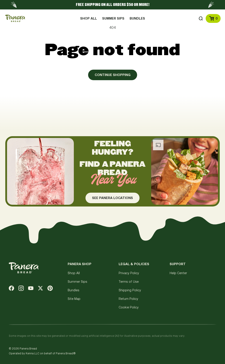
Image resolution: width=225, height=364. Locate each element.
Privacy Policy (129, 273)
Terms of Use (129, 281)
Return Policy (128, 299)
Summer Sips (77, 281)
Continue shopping (113, 75)
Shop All (74, 273)
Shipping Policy (130, 290)
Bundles (73, 290)
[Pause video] (66, 197)
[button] (201, 18)
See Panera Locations (112, 199)
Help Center (178, 273)
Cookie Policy (129, 307)
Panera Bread (28, 348)
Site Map (74, 299)
